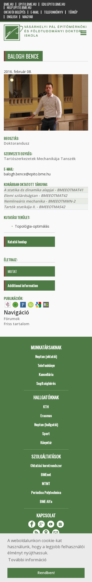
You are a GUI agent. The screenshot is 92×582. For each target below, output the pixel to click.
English (12, 16)
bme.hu (9, 4)
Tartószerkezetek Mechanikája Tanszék (40, 158)
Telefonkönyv (53, 12)
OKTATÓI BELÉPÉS (15, 12)
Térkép (73, 12)
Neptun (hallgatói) (46, 424)
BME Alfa (46, 501)
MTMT (46, 483)
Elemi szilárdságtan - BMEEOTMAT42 (35, 195)
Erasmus (46, 415)
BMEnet (46, 474)
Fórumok (12, 318)
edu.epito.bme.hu (53, 4)
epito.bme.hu (28, 4)
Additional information (23, 285)
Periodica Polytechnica (46, 492)
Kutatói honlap (17, 241)
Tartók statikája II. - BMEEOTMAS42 (34, 206)
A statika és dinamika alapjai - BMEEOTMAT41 (43, 189)
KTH (46, 406)
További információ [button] (27, 560)
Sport (46, 433)
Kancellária (46, 374)
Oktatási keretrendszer (46, 465)
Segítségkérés (46, 383)
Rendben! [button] (46, 572)
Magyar (27, 16)
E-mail (35, 12)
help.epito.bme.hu (19, 7)
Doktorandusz (16, 143)
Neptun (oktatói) (46, 356)
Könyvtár (46, 442)
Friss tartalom (16, 323)
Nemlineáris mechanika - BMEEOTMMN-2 (39, 201)
